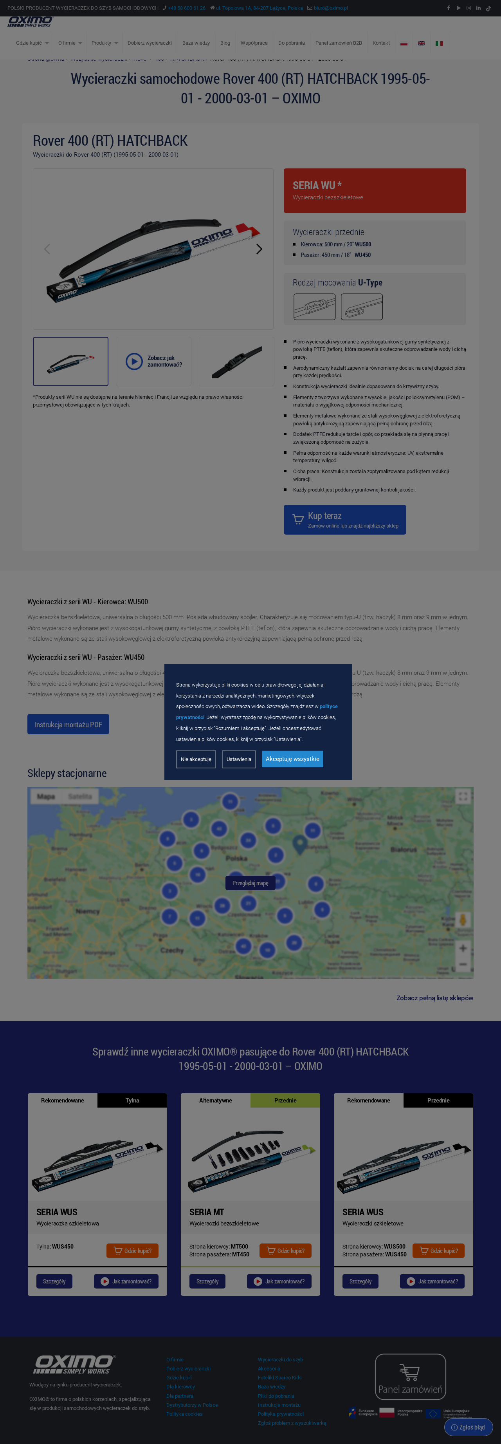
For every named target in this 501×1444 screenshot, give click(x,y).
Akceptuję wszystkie (292, 759)
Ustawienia (239, 759)
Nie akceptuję (196, 759)
